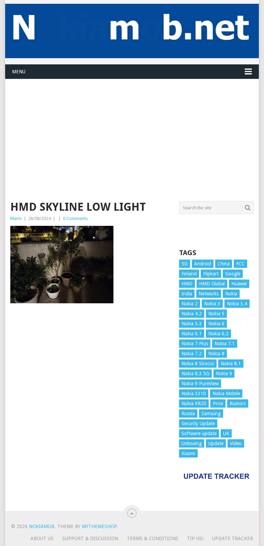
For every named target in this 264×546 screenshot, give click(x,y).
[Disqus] (91, 410)
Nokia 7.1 (224, 343)
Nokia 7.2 (192, 353)
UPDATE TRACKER (232, 538)
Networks (209, 293)
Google (232, 273)
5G (185, 263)
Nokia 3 (212, 303)
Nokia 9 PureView (200, 383)
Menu (18, 71)
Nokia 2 (190, 303)
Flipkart (211, 273)
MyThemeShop (99, 526)
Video (236, 443)
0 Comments (75, 218)
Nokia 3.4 (237, 303)
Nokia (231, 293)
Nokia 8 (216, 353)
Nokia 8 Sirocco (198, 363)
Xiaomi (188, 453)
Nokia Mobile (226, 393)
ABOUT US (42, 538)
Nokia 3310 (194, 393)
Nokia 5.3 (192, 323)
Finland (189, 273)
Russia (188, 413)
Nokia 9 (224, 373)
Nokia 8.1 (231, 363)
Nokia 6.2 (218, 333)
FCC (240, 263)
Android (202, 263)
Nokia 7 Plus (195, 343)
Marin (16, 218)
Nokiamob (41, 526)
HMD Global (212, 283)
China (224, 263)
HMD (187, 283)
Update (215, 443)
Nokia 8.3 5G (195, 373)
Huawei (239, 283)
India (187, 293)
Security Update (198, 423)
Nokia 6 (216, 323)
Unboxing (192, 443)
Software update (199, 433)
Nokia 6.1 (192, 333)
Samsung (211, 413)
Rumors (238, 403)
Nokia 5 (216, 313)
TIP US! (195, 538)
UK (226, 433)
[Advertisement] (131, 127)
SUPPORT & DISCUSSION (90, 538)
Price (218, 403)
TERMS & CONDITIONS (152, 538)
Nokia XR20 (194, 403)
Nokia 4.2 (192, 313)
